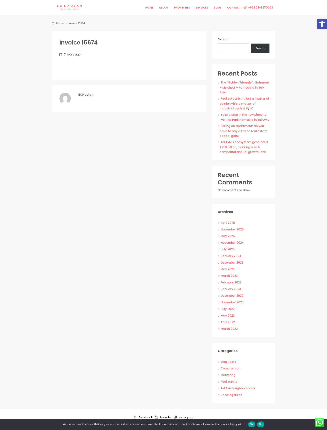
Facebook (145, 417)
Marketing (228, 375)
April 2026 (228, 223)
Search (223, 39)
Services (202, 7)
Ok (251, 424)
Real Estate (229, 382)
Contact (234, 7)
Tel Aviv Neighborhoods (238, 388)
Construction (230, 368)
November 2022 (232, 302)
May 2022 (228, 316)
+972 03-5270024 (260, 7)
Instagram (185, 417)
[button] (322, 24)
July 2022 (227, 309)
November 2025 (232, 229)
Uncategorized (231, 395)
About (163, 7)
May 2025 (228, 236)
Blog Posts (228, 362)
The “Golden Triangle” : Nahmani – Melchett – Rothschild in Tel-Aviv (244, 87)
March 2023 (229, 276)
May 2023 (228, 269)
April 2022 (228, 322)
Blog (217, 7)
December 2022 (232, 296)
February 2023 (231, 282)
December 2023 (232, 263)
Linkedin (166, 417)
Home (149, 7)
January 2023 (231, 289)
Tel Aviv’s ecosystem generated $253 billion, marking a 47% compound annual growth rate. (244, 147)
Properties (182, 7)
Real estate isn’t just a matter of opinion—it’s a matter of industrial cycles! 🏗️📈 (244, 103)
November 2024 (232, 243)
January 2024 (231, 256)
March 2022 (229, 329)
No (261, 424)
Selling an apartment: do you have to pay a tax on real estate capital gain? (243, 131)
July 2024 (228, 249)
